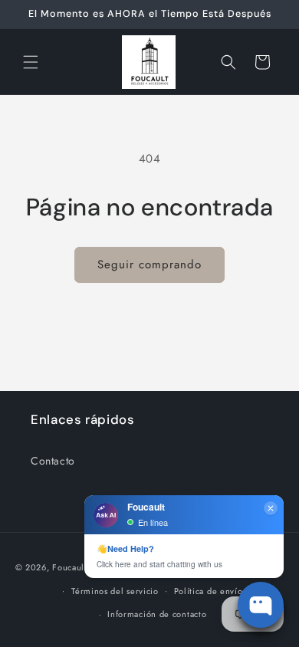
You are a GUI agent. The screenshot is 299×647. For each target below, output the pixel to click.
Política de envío (208, 591)
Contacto (53, 460)
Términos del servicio (115, 591)
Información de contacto (156, 614)
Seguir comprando (149, 264)
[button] (31, 62)
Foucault (69, 567)
